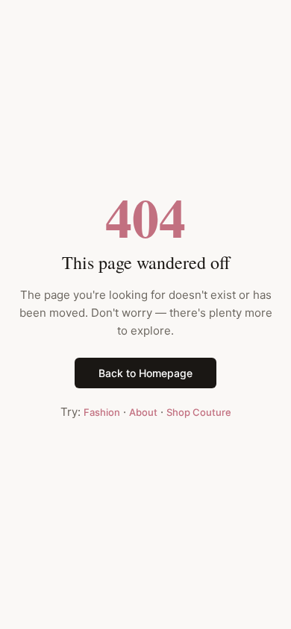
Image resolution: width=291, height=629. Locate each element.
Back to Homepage (145, 373)
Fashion (102, 412)
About (143, 412)
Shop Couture (198, 412)
